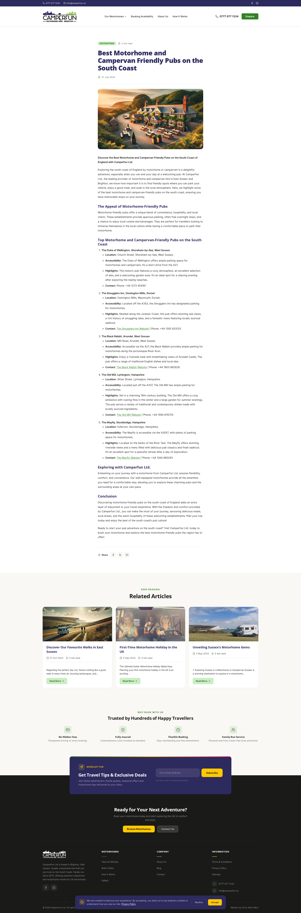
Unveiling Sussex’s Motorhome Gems (221, 647)
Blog (159, 868)
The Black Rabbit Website (132, 367)
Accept (215, 902)
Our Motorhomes (114, 16)
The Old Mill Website (129, 414)
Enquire (250, 16)
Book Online (108, 868)
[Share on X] (120, 555)
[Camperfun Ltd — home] (60, 16)
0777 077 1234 (229, 16)
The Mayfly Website (128, 457)
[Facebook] (252, 3)
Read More (55, 681)
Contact (161, 874)
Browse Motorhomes (139, 829)
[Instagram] (257, 3)
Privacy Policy (219, 868)
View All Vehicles (110, 861)
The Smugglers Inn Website (133, 328)
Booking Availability (142, 16)
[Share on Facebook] (113, 555)
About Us (163, 16)
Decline (199, 902)
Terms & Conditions (222, 861)
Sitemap (216, 874)
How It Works (180, 16)
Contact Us (167, 829)
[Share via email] (127, 555)
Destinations (107, 43)
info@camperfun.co (229, 890)
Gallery (105, 880)
